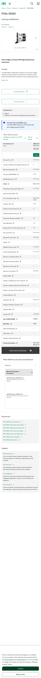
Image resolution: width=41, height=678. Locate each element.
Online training (7, 484)
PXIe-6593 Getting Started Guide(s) (13, 425)
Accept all (20, 669)
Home (3, 8)
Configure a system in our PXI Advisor (12, 138)
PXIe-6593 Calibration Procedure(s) (13, 428)
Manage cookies (20, 674)
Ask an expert (30, 138)
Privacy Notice (9, 660)
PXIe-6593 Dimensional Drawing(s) (13, 431)
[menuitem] (32, 4)
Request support (8, 453)
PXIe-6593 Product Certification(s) (13, 434)
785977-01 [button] (4, 27)
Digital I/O (22, 8)
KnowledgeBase (7, 473)
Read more (5, 80)
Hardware (15, 8)
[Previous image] (5, 38)
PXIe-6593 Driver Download (11, 422)
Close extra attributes (18, 350)
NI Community (7, 464)
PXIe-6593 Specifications (10, 440)
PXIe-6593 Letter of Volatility (11, 437)
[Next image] (36, 38)
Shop (8, 8)
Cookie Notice (21, 660)
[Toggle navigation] (10, 3)
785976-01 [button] (11, 27)
